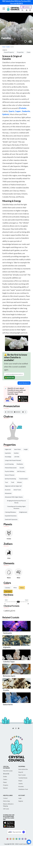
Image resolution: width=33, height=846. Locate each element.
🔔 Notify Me (9, 377)
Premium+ (27, 7)
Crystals (8, 46)
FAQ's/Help (6, 801)
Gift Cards (6, 809)
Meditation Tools (23, 789)
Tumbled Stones (22, 778)
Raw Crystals (22, 775)
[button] (29, 842)
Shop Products (24, 383)
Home (3, 46)
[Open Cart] (30, 10)
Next (32, 52)
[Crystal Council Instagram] (16, 728)
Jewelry (20, 783)
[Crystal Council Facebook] (19, 728)
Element (5, 788)
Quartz (11, 111)
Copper (18, 111)
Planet (5, 782)
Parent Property (9, 52)
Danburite (26, 111)
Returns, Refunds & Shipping (8, 805)
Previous (1, 52)
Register (20, 801)
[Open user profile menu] (27, 10)
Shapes (20, 780)
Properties (20, 52)
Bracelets (21, 786)
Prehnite (23, 108)
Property (5, 785)
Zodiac (5, 776)
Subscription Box (23, 769)
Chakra (5, 779)
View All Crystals (7, 771)
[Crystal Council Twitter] (13, 728)
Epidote (5, 114)
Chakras (29, 52)
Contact (5, 798)
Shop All (20, 772)
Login (19, 798)
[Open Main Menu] (3, 8)
